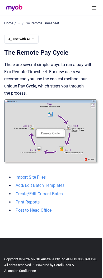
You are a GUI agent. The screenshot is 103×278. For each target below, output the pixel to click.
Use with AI (21, 39)
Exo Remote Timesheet (42, 23)
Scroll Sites (62, 265)
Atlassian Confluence (20, 271)
